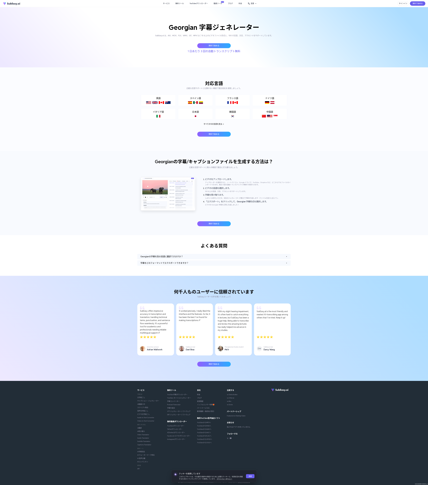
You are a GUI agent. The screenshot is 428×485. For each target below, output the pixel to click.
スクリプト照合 (142, 407)
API (138, 469)
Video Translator (143, 435)
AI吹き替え (141, 431)
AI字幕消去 (141, 452)
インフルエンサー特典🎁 (206, 405)
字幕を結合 (171, 408)
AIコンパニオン (142, 462)
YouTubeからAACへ (204, 432)
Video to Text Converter (145, 421)
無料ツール (179, 3)
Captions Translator (144, 445)
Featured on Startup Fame (236, 416)
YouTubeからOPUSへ (204, 439)
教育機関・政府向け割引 (205, 411)
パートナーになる (203, 408)
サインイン (403, 3)
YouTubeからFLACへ (204, 436)
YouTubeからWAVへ (204, 429)
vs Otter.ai (230, 398)
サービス (166, 3)
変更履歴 (200, 401)
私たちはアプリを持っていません (238, 427)
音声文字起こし (142, 411)
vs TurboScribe (232, 395)
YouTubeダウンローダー (199, 3)
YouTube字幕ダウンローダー (177, 395)
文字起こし (141, 397)
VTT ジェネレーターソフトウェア (178, 411)
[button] (252, 3)
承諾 (250, 476)
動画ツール (218, 3)
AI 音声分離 (141, 458)
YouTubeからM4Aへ (204, 426)
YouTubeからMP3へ (204, 422)
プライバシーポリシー (224, 479)
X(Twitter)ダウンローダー (176, 432)
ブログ (230, 3)
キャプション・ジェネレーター (148, 401)
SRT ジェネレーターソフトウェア (178, 415)
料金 (240, 3)
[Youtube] (231, 438)
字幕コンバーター (173, 401)
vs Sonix (230, 405)
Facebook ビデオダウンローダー (178, 436)
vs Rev (229, 401)
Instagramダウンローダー (176, 439)
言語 (252, 3)
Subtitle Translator (143, 441)
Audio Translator (143, 438)
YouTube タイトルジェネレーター (179, 398)
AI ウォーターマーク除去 (146, 455)
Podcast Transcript (173, 405)
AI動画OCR (141, 404)
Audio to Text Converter (145, 418)
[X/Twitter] (227, 438)
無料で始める (418, 3)
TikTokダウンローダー (174, 429)
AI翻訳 (139, 428)
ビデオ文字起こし (143, 414)
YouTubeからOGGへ (204, 443)
